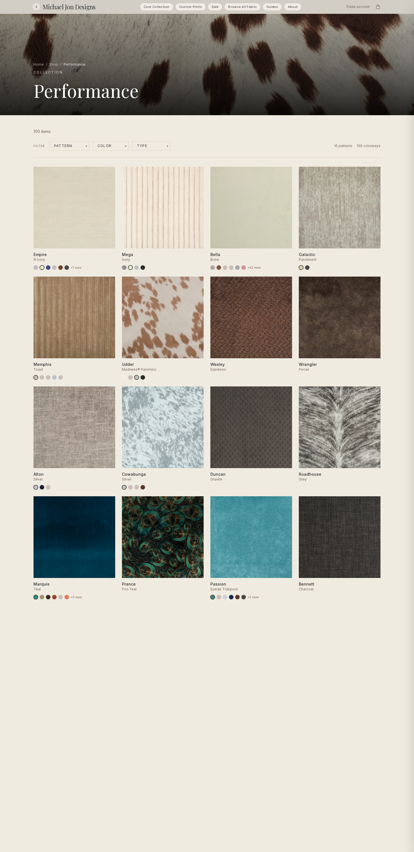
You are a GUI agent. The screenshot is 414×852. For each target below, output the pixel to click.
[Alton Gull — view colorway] (48, 487)
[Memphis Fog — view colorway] (54, 377)
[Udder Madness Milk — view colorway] (124, 377)
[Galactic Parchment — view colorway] (301, 267)
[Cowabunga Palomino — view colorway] (130, 487)
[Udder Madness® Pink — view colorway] (130, 377)
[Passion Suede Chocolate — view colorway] (237, 597)
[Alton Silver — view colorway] (35, 487)
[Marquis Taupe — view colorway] (42, 597)
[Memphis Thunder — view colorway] (42, 377)
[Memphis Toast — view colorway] (35, 377)
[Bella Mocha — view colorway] (219, 267)
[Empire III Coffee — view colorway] (60, 267)
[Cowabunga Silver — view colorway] (124, 487)
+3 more (76, 597)
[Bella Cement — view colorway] (212, 267)
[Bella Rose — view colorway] (243, 267)
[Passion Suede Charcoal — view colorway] (243, 597)
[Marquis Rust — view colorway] (54, 597)
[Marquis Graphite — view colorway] (60, 597)
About (293, 7)
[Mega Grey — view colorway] (124, 267)
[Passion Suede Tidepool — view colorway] (212, 597)
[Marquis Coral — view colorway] (66, 597)
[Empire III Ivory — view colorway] (41, 267)
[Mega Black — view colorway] (143, 267)
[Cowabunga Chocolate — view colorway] (143, 487)
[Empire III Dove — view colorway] (36, 267)
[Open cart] (378, 6)
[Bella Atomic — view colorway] (231, 267)
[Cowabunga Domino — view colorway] (136, 487)
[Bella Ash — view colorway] (237, 267)
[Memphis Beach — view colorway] (60, 377)
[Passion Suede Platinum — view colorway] (225, 597)
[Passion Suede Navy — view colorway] (231, 597)
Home (39, 64)
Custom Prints (190, 7)
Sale (215, 7)
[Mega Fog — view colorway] (136, 267)
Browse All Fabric (242, 7)
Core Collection (157, 7)
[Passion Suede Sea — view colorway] (219, 597)
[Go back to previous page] (36, 7)
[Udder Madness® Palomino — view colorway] (136, 377)
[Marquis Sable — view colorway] (48, 597)
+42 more (254, 267)
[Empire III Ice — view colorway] (54, 267)
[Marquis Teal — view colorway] (35, 597)
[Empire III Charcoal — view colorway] (66, 267)
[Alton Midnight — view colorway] (42, 487)
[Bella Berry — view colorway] (225, 267)
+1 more (76, 267)
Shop (53, 64)
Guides (272, 7)
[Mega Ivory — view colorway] (130, 267)
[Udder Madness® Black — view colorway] (143, 377)
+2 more (253, 597)
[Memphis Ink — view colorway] (48, 377)
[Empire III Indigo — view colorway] (48, 267)
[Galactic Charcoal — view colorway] (307, 267)
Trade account (358, 7)
